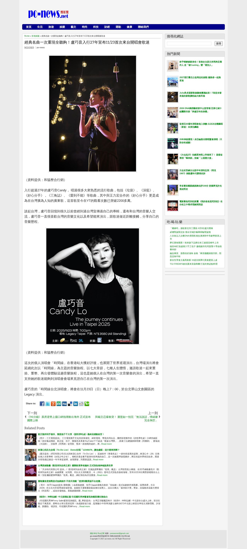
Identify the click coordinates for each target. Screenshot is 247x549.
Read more (106, 444)
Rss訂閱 (101, 533)
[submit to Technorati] (87, 403)
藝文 (73, 26)
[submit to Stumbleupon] (59, 403)
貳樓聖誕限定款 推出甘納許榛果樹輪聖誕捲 (190, 232)
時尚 (84, 26)
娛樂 (62, 26)
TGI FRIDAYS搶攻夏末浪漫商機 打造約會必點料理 (193, 264)
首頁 (28, 26)
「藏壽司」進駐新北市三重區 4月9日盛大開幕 (191, 228)
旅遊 (51, 26)
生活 (40, 26)
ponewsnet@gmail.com (119, 533)
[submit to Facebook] (42, 403)
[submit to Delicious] (70, 403)
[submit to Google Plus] (53, 403)
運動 (118, 26)
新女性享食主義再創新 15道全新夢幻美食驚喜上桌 (193, 260)
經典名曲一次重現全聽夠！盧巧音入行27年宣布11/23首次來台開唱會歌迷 (87, 42)
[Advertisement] (152, 14)
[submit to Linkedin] (75, 403)
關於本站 (93, 533)
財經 (107, 26)
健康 (129, 26)
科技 (96, 26)
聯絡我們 (143, 26)
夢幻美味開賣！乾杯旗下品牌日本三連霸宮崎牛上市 (194, 243)
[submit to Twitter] (47, 403)
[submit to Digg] (64, 403)
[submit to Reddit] (81, 403)
